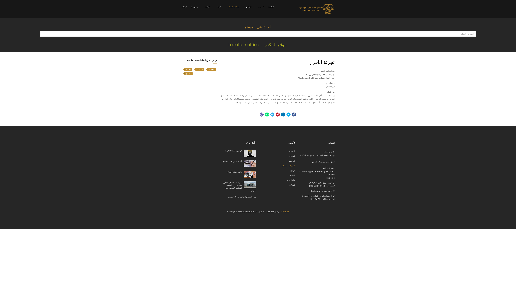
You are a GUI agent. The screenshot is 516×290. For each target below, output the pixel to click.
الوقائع (218, 7)
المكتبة (207, 7)
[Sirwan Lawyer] (317, 8)
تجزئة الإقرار (322, 62)
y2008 (211, 69)
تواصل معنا (194, 7)
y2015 (188, 69)
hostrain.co (284, 212)
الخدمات (261, 7)
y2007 (188, 74)
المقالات (184, 7)
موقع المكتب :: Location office (258, 45)
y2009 (200, 69)
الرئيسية (271, 7)
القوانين (248, 7)
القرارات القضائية (233, 7)
